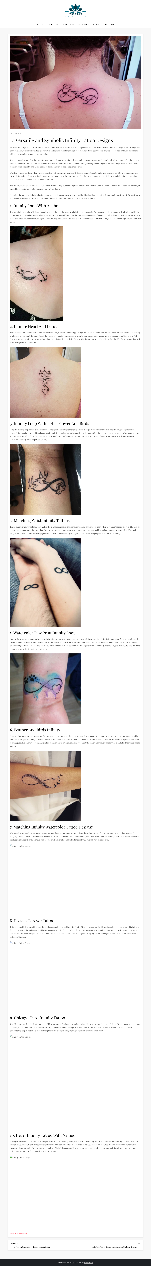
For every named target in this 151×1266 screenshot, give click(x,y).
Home (40, 24)
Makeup (97, 24)
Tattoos (109, 24)
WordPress (88, 1262)
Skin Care (83, 24)
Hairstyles (53, 24)
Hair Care (68, 24)
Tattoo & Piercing (18, 1233)
